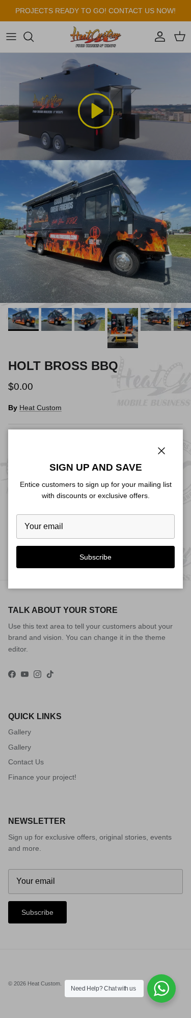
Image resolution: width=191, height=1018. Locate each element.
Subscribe (95, 557)
